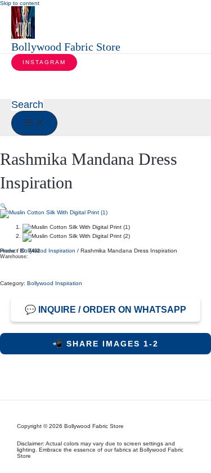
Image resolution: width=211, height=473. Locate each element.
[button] (44, 62)
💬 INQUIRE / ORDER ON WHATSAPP (105, 309)
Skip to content (19, 3)
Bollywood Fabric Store (65, 46)
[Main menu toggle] (34, 123)
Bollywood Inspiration (47, 250)
